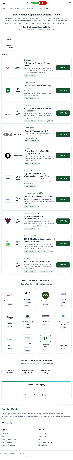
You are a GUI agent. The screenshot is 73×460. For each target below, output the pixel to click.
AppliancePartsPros (32, 82)
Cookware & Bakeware (9, 372)
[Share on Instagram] (42, 389)
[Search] (60, 2)
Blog (3, 436)
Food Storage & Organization (27, 372)
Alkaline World (30, 236)
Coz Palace (29, 128)
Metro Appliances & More (34, 193)
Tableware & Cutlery (45, 372)
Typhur (27, 148)
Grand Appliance (31, 60)
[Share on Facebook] (30, 389)
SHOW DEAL (63, 68)
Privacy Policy (43, 445)
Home (3, 8)
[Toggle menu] (13, 3)
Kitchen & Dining (27, 8)
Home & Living (13, 8)
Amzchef (27, 105)
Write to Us (42, 433)
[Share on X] (34, 389)
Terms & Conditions (45, 442)
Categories (5, 433)
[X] (7, 422)
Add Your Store (6, 442)
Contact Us (42, 436)
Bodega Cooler (30, 258)
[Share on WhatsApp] (38, 389)
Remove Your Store (8, 445)
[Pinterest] (11, 422)
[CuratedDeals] (37, 3)
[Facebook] (3, 422)
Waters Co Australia (32, 170)
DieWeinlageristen (31, 213)
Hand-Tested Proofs (8, 439)
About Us (41, 439)
